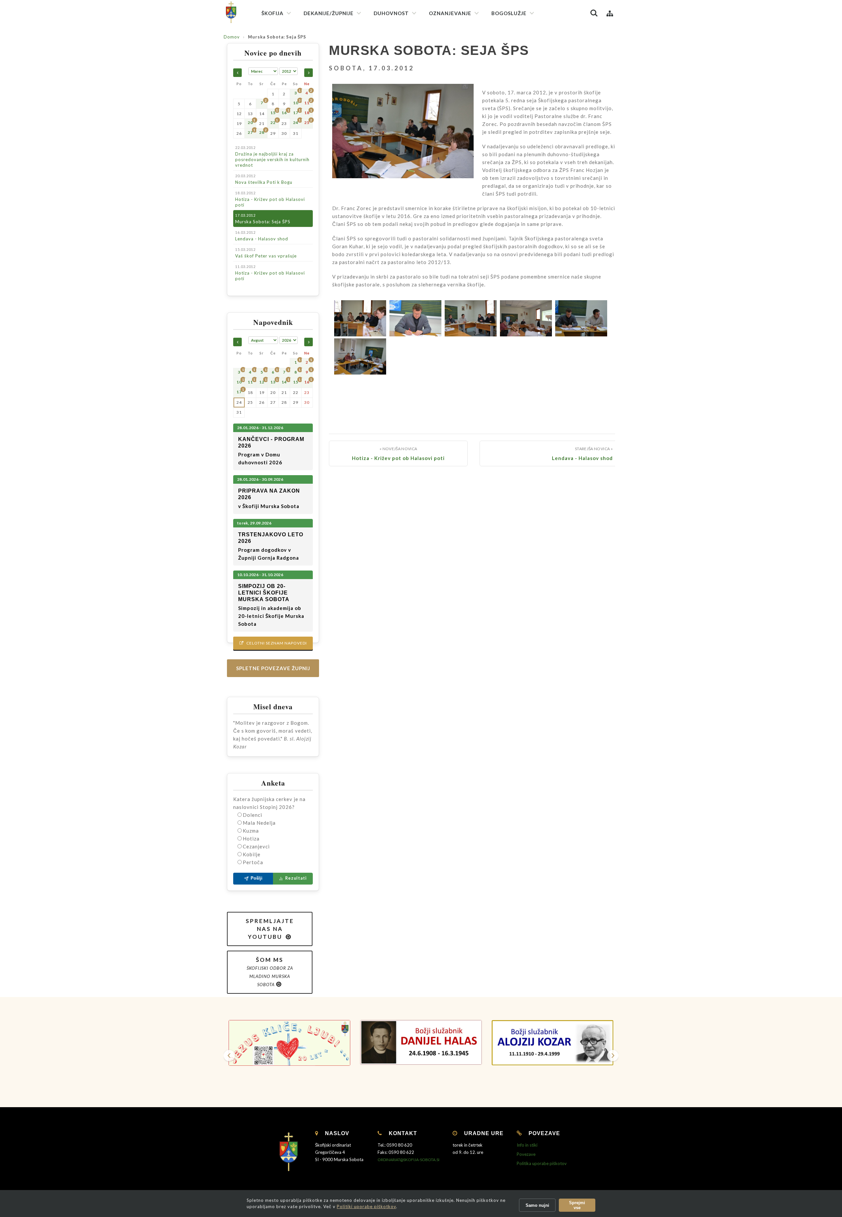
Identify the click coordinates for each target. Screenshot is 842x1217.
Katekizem (443, 42)
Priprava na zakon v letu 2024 (462, 110)
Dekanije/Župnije (329, 13)
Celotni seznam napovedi (273, 643)
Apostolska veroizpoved (402, 53)
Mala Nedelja (259, 823)
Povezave (526, 1154)
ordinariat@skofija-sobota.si (408, 1159)
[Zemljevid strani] (610, 13)
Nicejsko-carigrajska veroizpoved (411, 65)
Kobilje (251, 854)
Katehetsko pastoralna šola (461, 78)
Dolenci (252, 815)
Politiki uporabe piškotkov (366, 1206)
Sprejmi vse (577, 1205)
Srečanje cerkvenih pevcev (522, 96)
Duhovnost (391, 13)
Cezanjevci (256, 846)
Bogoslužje (509, 13)
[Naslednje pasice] (612, 1055)
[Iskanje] (594, 13)
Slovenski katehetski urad (459, 54)
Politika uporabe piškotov (542, 1163)
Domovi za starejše (451, 240)
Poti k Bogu (444, 132)
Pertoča (253, 862)
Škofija (272, 13)
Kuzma (251, 831)
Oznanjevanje (450, 13)
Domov (232, 36)
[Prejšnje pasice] (229, 1055)
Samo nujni (537, 1205)
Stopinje (441, 144)
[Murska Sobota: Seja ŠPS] (403, 140)
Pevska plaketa (511, 84)
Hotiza (251, 838)
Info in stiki (527, 1145)
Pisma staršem (447, 66)
